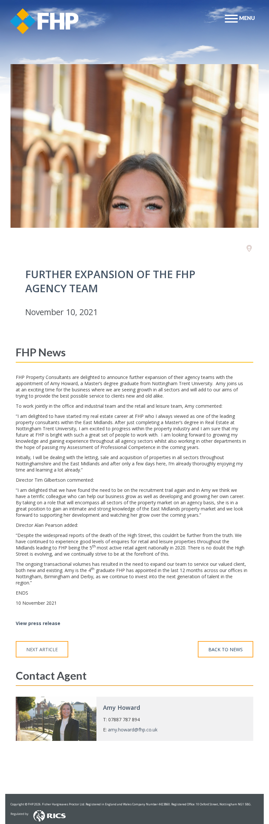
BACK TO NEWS (225, 649)
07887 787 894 (124, 719)
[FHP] (249, 248)
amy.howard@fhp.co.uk (132, 729)
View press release (38, 623)
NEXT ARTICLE (42, 649)
